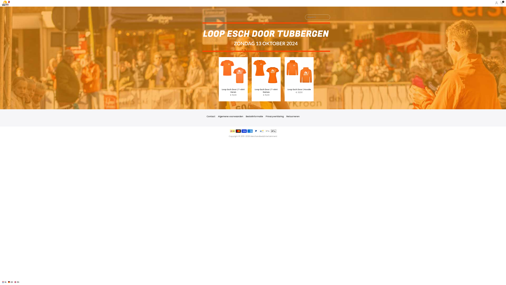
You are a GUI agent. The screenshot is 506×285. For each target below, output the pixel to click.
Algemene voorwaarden (230, 116)
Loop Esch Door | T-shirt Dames (266, 90)
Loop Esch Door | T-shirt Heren (233, 90)
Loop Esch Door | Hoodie (299, 89)
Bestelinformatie (254, 116)
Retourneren (293, 116)
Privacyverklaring (275, 116)
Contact (211, 116)
